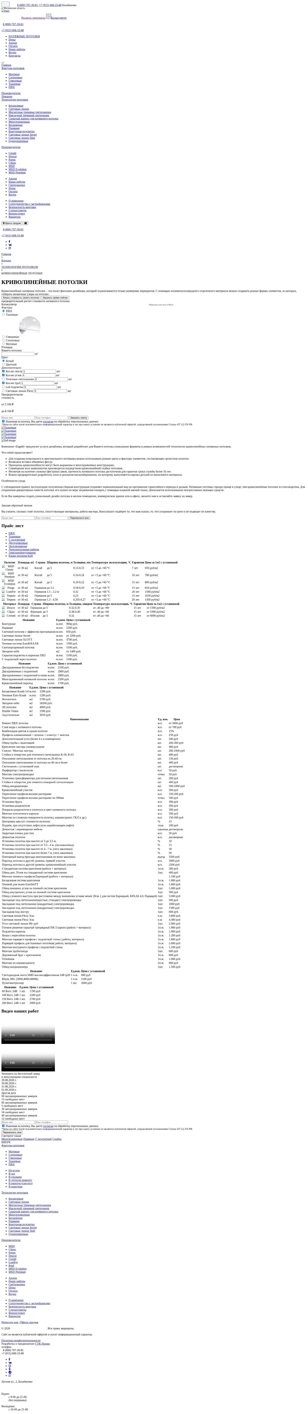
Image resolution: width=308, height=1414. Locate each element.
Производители (10, 93)
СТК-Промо (42, 1343)
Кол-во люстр (14, 371)
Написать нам (9, 1322)
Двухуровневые (18, 542)
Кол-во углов (14, 375)
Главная (6, 64)
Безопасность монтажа (22, 207)
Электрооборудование (22, 552)
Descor (13, 156)
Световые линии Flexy (19, 390)
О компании (16, 200)
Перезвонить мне (12, 1132)
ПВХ (12, 87)
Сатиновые (15, 77)
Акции (13, 42)
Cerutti (12, 153)
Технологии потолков (14, 99)
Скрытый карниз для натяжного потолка (33, 118)
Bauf (11, 1265)
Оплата (13, 46)
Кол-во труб (13, 383)
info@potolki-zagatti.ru (14, 1387)
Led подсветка (14, 387)
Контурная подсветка (22, 131)
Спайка (56, 1139)
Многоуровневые (19, 121)
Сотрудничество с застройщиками (29, 203)
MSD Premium (17, 172)
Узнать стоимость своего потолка (21, 297)
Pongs (12, 159)
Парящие (14, 128)
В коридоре (15, 1186)
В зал (12, 1173)
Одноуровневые (18, 141)
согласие (48, 421)
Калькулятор (58, 17)
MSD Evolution (18, 169)
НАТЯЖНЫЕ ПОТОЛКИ (24, 36)
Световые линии (19, 108)
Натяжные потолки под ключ (28, 1328)
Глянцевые (15, 80)
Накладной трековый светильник (29, 115)
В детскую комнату (20, 1180)
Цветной (11, 364)
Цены (12, 39)
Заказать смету (78, 417)
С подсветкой (17, 539)
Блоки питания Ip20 (21, 555)
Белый (10, 360)
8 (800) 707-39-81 (27, 5)
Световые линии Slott (22, 137)
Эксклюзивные (18, 546)
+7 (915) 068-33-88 (50, 5)
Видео (12, 52)
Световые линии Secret (23, 134)
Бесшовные (15, 124)
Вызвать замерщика (33, 17)
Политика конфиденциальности (20, 1340)
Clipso (12, 162)
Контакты (14, 55)
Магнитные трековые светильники (30, 112)
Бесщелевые (16, 105)
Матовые (14, 74)
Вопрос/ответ (17, 213)
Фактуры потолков (12, 68)
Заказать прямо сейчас (55, 297)
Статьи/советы (17, 210)
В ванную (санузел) (20, 1183)
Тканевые (14, 83)
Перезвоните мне (79, 518)
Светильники (17, 184)
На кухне (14, 1170)
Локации (6, 96)
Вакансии (14, 216)
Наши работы (17, 49)
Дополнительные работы (24, 549)
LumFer (13, 1262)
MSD (12, 166)
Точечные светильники (20, 379)
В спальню (15, 1176)
